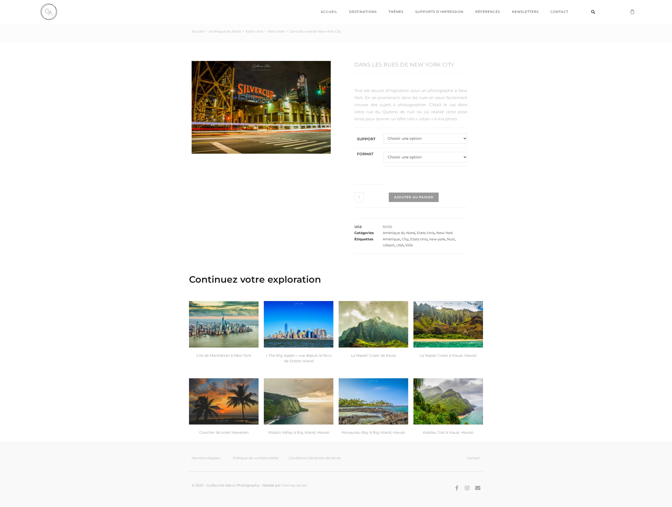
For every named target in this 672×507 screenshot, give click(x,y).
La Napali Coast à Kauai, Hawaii (448, 355)
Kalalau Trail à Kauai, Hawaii (448, 432)
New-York (276, 31)
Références (487, 12)
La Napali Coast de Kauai (373, 355)
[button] (593, 12)
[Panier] (632, 12)
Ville (409, 245)
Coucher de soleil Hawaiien (224, 432)
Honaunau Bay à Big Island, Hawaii (373, 432)
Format (365, 154)
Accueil (329, 12)
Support (366, 139)
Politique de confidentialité (255, 458)
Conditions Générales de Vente (315, 458)
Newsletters (525, 12)
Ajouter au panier (413, 197)
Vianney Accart (294, 485)
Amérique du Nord (225, 31)
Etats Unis (418, 239)
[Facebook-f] (456, 488)
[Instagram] (467, 488)
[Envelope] (477, 488)
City (405, 239)
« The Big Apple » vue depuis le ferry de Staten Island (299, 358)
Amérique (391, 239)
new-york (437, 239)
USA (399, 245)
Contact (559, 12)
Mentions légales (206, 458)
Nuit (451, 239)
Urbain (389, 245)
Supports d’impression (439, 12)
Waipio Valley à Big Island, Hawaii (298, 432)
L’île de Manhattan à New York (223, 355)
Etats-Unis (254, 31)
